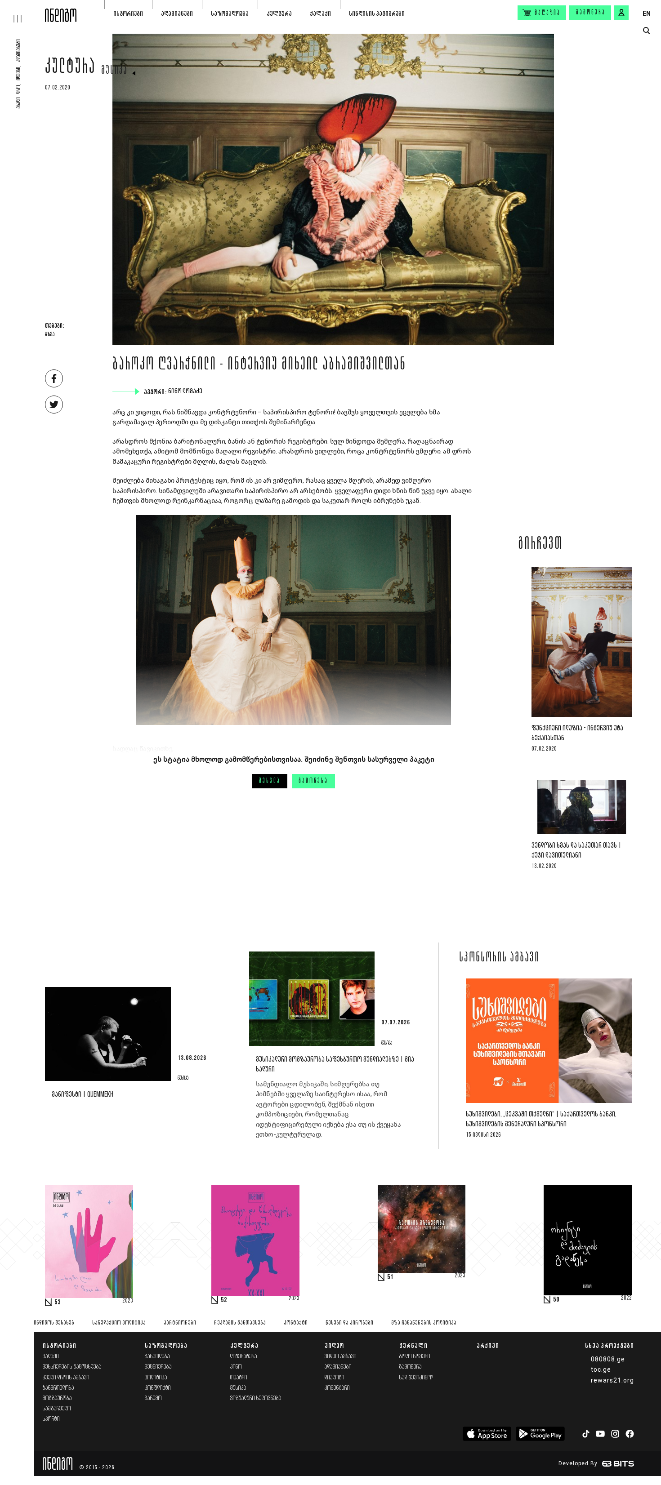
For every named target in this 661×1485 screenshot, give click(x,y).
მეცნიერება (158, 1367)
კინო (236, 1367)
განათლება (157, 1356)
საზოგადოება (230, 13)
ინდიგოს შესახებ (54, 1323)
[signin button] (621, 12)
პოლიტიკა (156, 1377)
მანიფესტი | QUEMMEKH (82, 1094)
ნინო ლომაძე (186, 391)
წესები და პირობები (349, 1323)
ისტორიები (128, 13)
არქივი (488, 1345)
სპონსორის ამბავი (499, 958)
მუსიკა (114, 71)
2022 (626, 1298)
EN (647, 13)
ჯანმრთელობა (58, 1388)
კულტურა (279, 13)
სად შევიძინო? (416, 1377)
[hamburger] (22, 11)
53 (57, 1302)
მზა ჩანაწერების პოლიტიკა (423, 1323)
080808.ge (608, 1359)
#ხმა (49, 335)
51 (390, 1277)
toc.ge (601, 1369)
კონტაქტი (296, 1323)
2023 (127, 1301)
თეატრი (238, 1377)
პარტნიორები (180, 1323)
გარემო (153, 1398)
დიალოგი (334, 1377)
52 (224, 1300)
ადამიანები (177, 13)
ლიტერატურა (243, 1356)
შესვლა (270, 781)
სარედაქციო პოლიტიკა (119, 1323)
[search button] (646, 31)
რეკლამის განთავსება (240, 1323)
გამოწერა (591, 12)
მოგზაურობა (57, 1398)
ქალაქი (320, 13)
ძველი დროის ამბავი (66, 1377)
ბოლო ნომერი (414, 1356)
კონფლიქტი (158, 1388)
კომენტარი (337, 1388)
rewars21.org (612, 1380)
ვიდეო (334, 1345)
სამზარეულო (57, 1408)
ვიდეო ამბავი (341, 1356)
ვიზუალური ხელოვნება (255, 1398)
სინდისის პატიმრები (377, 13)
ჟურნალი (413, 1345)
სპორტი (51, 1419)
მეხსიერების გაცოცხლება (72, 1367)
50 (556, 1299)
